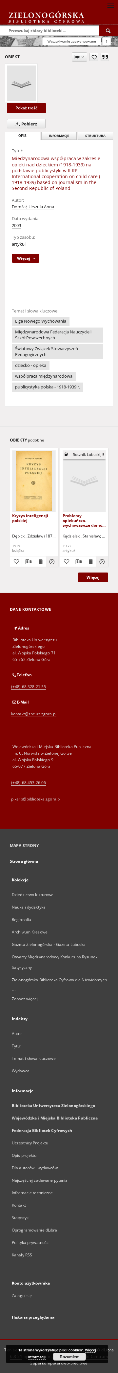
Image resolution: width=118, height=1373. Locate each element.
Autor (17, 1033)
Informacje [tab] (59, 136)
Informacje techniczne (32, 1192)
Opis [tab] (22, 136)
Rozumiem (70, 1357)
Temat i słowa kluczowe (34, 1058)
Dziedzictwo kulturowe (33, 894)
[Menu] (110, 5)
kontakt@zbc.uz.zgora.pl (33, 714)
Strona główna (24, 861)
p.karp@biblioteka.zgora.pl (36, 799)
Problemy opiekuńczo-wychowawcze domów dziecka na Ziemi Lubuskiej (84, 520)
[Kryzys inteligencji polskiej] (33, 481)
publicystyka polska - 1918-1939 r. (47, 387)
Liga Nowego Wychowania (40, 321)
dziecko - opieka (30, 365)
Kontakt (19, 1205)
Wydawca (21, 1071)
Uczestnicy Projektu (30, 1143)
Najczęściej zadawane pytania (40, 1180)
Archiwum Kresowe (30, 932)
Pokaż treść (26, 108)
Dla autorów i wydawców (35, 1168)
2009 (16, 225)
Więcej (93, 577)
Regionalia (21, 919)
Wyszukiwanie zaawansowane (72, 41)
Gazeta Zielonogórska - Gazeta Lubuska (49, 944)
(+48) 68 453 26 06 (28, 782)
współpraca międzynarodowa (43, 376)
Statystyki (21, 1217)
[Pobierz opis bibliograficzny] (28, 561)
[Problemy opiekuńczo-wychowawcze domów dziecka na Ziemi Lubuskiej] (84, 481)
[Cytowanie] (105, 57)
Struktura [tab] (95, 136)
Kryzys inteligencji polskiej (30, 518)
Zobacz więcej (25, 999)
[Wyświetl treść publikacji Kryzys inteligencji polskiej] (40, 561)
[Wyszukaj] (108, 30)
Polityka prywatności (30, 1242)
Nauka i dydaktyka (29, 907)
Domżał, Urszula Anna (33, 207)
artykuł (19, 244)
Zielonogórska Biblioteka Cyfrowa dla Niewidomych (59, 980)
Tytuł (16, 1046)
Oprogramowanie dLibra (34, 1230)
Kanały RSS (22, 1255)
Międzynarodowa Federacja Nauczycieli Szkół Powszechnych (53, 335)
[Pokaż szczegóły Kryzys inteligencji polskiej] (51, 561)
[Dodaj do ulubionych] (93, 57)
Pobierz (28, 124)
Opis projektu (24, 1155)
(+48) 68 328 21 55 (28, 686)
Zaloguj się (22, 1295)
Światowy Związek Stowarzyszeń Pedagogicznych (46, 351)
